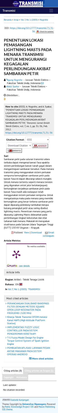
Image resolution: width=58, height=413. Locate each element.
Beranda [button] (8, 19)
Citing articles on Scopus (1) (39, 370)
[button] (4, 98)
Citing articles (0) (13, 370)
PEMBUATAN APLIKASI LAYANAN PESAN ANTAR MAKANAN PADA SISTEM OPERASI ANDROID (28, 351)
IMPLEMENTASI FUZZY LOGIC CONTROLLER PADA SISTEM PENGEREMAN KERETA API (22, 330)
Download (36, 232)
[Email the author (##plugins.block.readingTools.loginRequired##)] (42, 83)
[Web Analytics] (6, 400)
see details (24, 265)
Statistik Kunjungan (19, 400)
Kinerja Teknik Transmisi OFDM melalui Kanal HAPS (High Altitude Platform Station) (26, 320)
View (26, 232)
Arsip (16, 19)
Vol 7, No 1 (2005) (29, 19)
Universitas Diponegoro (34, 404)
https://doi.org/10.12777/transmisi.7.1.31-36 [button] (28, 132)
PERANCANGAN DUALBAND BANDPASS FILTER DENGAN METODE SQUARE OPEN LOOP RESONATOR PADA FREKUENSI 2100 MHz (27, 308)
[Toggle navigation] (51, 10)
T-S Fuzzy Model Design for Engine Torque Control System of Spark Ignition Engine (27, 341)
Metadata (21, 377)
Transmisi (8, 11)
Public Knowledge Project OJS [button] (19, 406)
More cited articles (42, 358)
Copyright (9, 377)
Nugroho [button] (44, 19)
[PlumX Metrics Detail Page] (16, 254)
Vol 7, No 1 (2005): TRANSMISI (24, 289)
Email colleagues (48, 234)
